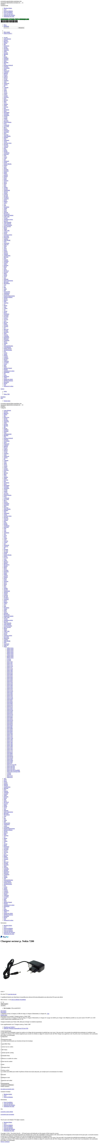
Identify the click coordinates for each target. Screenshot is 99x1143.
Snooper (6, 424)
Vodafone (6, 453)
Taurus (5, 888)
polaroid (6, 575)
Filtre (5, 511)
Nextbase (6, 420)
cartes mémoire (7, 624)
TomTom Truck (7, 516)
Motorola (6, 788)
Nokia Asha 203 (11, 767)
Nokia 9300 (10, 759)
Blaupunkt (6, 916)
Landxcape (6, 498)
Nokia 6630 (10, 721)
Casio (5, 539)
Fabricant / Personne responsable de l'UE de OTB (16, 1028)
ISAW (5, 600)
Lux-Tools (6, 499)
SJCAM (6, 596)
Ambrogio (6, 895)
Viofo (5, 455)
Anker (5, 463)
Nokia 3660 (10, 693)
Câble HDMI (7, 641)
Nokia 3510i (10, 691)
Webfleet (6, 510)
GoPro (5, 603)
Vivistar (6, 618)
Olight (5, 478)
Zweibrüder (6, 441)
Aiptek (5, 609)
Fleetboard (6, 545)
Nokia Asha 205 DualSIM (13, 770)
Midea (5, 805)
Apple (5, 820)
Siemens (6, 784)
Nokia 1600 (10, 670)
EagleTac (6, 439)
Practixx (6, 502)
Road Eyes (6, 417)
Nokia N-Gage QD (11, 764)
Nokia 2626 (10, 677)
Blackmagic (7, 614)
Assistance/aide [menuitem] (8, 11)
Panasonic (6, 571)
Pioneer (5, 448)
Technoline (6, 488)
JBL (5, 427)
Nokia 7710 (10, 750)
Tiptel (5, 866)
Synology (6, 892)
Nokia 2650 (10, 680)
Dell (5, 821)
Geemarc (6, 859)
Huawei (6, 832)
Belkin (5, 856)
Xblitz (5, 423)
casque (5, 825)
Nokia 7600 (10, 746)
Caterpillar (6, 869)
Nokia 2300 (10, 671)
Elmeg (5, 781)
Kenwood (6, 527)
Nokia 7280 (10, 742)
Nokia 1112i (10, 668)
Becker (5, 917)
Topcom (6, 867)
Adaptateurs (7, 824)
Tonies (5, 514)
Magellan (6, 435)
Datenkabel (6, 906)
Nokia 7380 (10, 745)
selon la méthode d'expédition (18, 999)
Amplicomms (7, 787)
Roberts (6, 889)
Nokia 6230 (10, 709)
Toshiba (6, 588)
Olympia (6, 863)
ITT (5, 860)
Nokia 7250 (10, 737)
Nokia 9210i (10, 757)
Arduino (6, 520)
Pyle (5, 885)
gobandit (6, 613)
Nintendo (6, 810)
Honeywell (6, 443)
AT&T (5, 912)
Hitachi (5, 894)
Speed (5, 612)
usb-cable (6, 493)
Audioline (6, 792)
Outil (5, 528)
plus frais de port (12, 994)
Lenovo (6, 850)
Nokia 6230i (10, 710)
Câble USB (6, 631)
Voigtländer (6, 525)
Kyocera (6, 557)
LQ (4, 837)
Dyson (5, 634)
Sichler (5, 806)
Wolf (5, 799)
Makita (5, 838)
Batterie (6, 602)
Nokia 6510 (10, 716)
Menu (5, 25)
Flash (5, 642)
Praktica (6, 577)
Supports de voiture (8, 920)
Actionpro (6, 599)
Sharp (5, 484)
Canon (5, 538)
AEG (5, 778)
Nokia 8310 (10, 752)
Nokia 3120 (10, 684)
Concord (6, 541)
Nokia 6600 (10, 717)
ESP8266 (6, 430)
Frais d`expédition (8, 12)
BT (4, 459)
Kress (5, 496)
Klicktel (6, 903)
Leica (5, 559)
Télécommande (7, 623)
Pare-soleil (6, 637)
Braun (5, 845)
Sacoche (6, 621)
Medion (6, 563)
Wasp (5, 432)
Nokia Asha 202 (11, 766)
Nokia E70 (9, 763)
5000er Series (10, 652)
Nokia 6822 (10, 732)
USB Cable (6, 617)
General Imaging (8, 625)
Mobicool (6, 873)
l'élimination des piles (9, 16)
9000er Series (10, 657)
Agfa (5, 531)
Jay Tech (6, 550)
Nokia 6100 (10, 705)
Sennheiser (6, 482)
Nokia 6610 (10, 718)
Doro (5, 789)
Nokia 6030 (10, 702)
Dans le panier (4, 1003)
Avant (5, 535)
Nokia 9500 (10, 762)
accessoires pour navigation (7, 1114)
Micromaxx (6, 564)
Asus (5, 816)
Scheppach (6, 503)
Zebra (5, 442)
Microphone (7, 814)
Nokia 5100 (10, 695)
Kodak (5, 553)
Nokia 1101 (10, 663)
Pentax (5, 573)
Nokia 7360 (10, 744)
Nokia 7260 (10, 739)
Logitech (6, 891)
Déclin (2, 1141)
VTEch (5, 492)
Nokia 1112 (9, 667)
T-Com (5, 452)
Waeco (5, 875)
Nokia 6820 (10, 731)
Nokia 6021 (10, 700)
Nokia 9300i (10, 760)
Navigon (6, 517)
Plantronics (6, 871)
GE (4, 842)
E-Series (9, 659)
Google (5, 491)
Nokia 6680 (10, 725)
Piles (5, 436)
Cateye (5, 467)
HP (4, 548)
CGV (5, 9)
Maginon (6, 562)
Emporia (6, 791)
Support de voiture (8, 913)
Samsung (6, 581)
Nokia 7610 (10, 748)
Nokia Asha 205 (11, 769)
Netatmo (6, 477)
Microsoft (6, 813)
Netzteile (6, 870)
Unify (5, 461)
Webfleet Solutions (8, 914)
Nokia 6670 (10, 724)
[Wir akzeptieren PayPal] (4, 937)
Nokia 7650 (10, 749)
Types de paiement (8, 13)
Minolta (6, 566)
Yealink (5, 877)
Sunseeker (6, 505)
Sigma (5, 584)
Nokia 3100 (10, 682)
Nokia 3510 (10, 689)
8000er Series (10, 656)
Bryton (5, 428)
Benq (5, 537)
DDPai (5, 414)
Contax (5, 542)
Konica (5, 556)
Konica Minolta (7, 555)
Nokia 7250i (10, 738)
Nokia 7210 (10, 735)
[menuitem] (51, 8)
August (5, 466)
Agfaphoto (6, 532)
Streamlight (6, 485)
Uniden (5, 841)
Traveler (6, 589)
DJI (4, 907)
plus (48, 1013)
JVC (5, 605)
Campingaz (6, 874)
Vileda (5, 630)
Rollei (5, 580)
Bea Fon (6, 855)
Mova (5, 500)
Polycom (6, 480)
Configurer (7, 1141)
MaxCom (6, 862)
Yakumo (6, 592)
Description (3, 1010)
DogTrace (6, 470)
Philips (5, 574)
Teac (5, 809)
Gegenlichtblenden (8, 880)
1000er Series (10, 648)
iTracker (6, 411)
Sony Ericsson (7, 627)
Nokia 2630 (10, 678)
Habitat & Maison (8, 830)
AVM (5, 780)
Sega (5, 839)
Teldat (5, 795)
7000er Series (10, 655)
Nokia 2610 (10, 675)
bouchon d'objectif (8, 438)
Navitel (5, 418)
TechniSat (6, 486)
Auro (5, 853)
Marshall (6, 425)
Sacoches (6, 849)
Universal (6, 848)
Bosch (5, 798)
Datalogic (6, 431)
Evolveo (6, 595)
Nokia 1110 (9, 664)
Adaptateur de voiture (9, 905)
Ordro (5, 610)
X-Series (9, 774)
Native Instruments (8, 812)
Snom (5, 800)
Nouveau (6, 507)
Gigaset (5, 782)
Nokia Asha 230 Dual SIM (13, 771)
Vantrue (6, 457)
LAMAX (6, 445)
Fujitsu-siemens (7, 495)
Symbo (5, 887)
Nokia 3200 (10, 685)
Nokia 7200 (10, 734)
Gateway (6, 546)
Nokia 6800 (10, 728)
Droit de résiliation (8, 11)
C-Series (9, 773)
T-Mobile (6, 460)
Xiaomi (5, 831)
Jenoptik (6, 552)
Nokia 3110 (10, 775)
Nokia (5, 646)
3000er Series (10, 650)
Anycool (6, 852)
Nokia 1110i (10, 666)
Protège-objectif (7, 882)
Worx (5, 506)
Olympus (6, 570)
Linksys (6, 449)
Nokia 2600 (10, 674)
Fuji (5, 543)
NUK (5, 475)
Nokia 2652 (10, 681)
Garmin (5, 632)
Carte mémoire (7, 410)
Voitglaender (7, 591)
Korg (5, 471)
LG (4, 817)
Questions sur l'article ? (9, 1027)
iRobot (5, 628)
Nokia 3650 (10, 692)
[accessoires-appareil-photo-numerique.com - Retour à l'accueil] (15, 22)
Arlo (5, 878)
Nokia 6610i (10, 720)
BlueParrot (6, 910)
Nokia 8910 (10, 755)
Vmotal (5, 489)
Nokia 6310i (10, 714)
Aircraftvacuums (8, 884)
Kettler (5, 523)
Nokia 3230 (10, 688)
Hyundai (6, 549)
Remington (6, 846)
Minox (5, 567)
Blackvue (6, 413)
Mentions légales (8, 8)
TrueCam (6, 518)
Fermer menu (7, 401)
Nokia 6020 (10, 699)
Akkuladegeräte (7, 434)
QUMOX (6, 598)
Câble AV (6, 645)
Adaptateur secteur (8, 620)
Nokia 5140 (10, 696)
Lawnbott (6, 896)
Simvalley (6, 864)
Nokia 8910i (10, 756)
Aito (5, 534)
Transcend (6, 421)
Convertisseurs (7, 881)
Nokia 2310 (10, 673)
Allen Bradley (7, 509)
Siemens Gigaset (8, 902)
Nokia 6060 (10, 703)
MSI (5, 819)
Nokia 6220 (10, 707)
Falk (5, 919)
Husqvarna (6, 638)
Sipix (5, 585)
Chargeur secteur (8, 635)
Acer (5, 530)
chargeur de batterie (8, 616)
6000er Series (10, 653)
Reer (5, 481)
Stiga (5, 899)
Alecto (5, 464)
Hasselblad (6, 607)
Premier (6, 524)
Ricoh (5, 578)
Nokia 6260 (10, 712)
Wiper (5, 900)
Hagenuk (6, 796)
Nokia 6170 (10, 706)
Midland (6, 446)
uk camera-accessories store (7, 1089)
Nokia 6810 (10, 730)
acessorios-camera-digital (7, 1111)
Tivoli (5, 807)
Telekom (6, 785)
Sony (5, 587)
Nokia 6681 (10, 727)
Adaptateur (6, 513)
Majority (6, 473)
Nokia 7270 (10, 741)
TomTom (6, 835)
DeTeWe (6, 857)
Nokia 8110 (10, 777)
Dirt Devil (6, 802)
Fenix (5, 909)
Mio (5, 416)
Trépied (5, 593)
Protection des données (9, 15)
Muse (5, 474)
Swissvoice (6, 643)
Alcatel (5, 844)
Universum (6, 827)
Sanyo (5, 582)
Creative (6, 468)
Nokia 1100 (10, 662)
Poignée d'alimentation (9, 828)
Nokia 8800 (10, 753)
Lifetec (5, 560)
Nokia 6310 (10, 713)
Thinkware (6, 456)
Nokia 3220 (10, 687)
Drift (5, 606)
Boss (5, 521)
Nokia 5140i (10, 698)
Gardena (6, 639)
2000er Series (10, 649)
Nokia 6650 (10, 723)
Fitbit (5, 834)
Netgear (6, 450)
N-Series (9, 660)
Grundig (6, 794)
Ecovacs (6, 803)
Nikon (5, 568)
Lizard (5, 898)
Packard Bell (7, 823)
